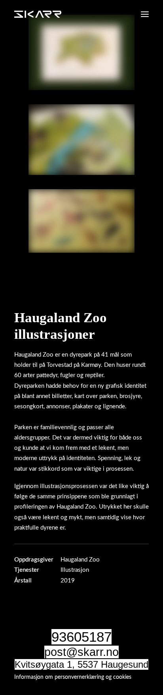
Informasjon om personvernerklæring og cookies (72, 677)
